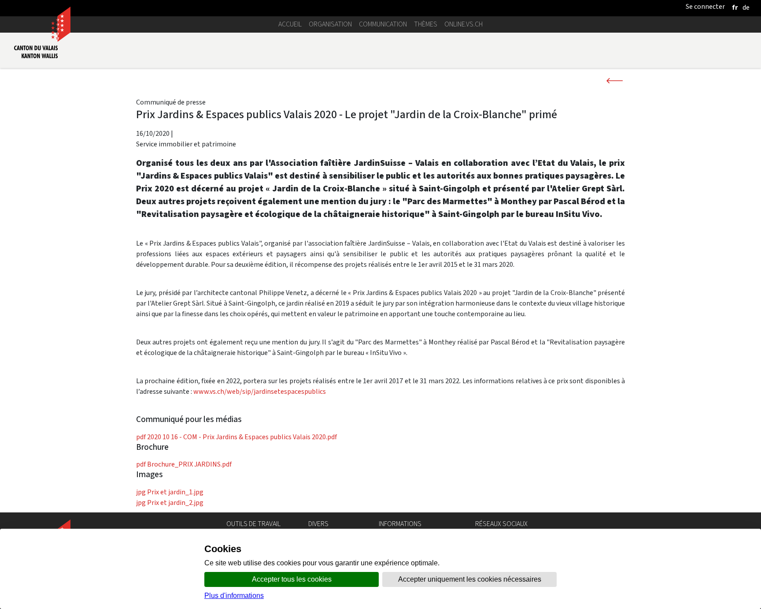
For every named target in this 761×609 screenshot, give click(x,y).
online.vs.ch (463, 24)
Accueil (290, 24)
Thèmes (425, 24)
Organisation (330, 24)
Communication (383, 24)
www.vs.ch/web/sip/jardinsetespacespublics (260, 391)
